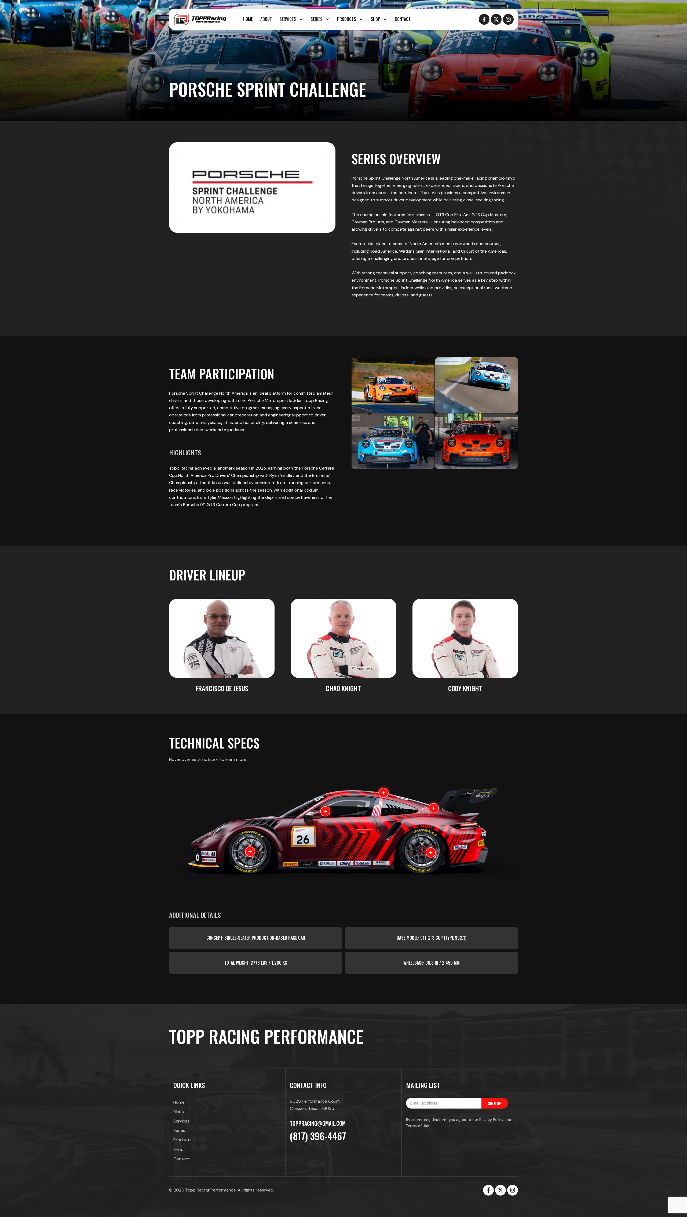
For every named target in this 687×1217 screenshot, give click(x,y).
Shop (375, 19)
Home (248, 19)
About (266, 19)
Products (346, 19)
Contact (403, 19)
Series (316, 19)
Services (287, 19)
